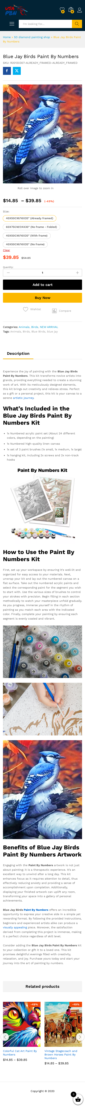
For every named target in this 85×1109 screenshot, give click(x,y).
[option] (21, 1034)
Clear (6, 250)
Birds (34, 327)
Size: (6, 211)
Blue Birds (38, 331)
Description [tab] (18, 353)
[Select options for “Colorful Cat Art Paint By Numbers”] (12, 1044)
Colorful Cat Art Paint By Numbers (20, 1052)
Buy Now (42, 298)
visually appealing (15, 927)
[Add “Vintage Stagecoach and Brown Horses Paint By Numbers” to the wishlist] (71, 1044)
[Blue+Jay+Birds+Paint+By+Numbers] (17, 71)
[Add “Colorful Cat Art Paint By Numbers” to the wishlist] (30, 1044)
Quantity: (8, 267)
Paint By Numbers (36, 909)
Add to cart (43, 285)
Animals (24, 327)
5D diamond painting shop (32, 37)
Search (77, 24)
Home (7, 37)
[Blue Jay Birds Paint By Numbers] (7, 71)
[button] (29, 218)
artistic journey (23, 397)
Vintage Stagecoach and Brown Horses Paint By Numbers (60, 1054)
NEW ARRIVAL (49, 327)
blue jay (52, 331)
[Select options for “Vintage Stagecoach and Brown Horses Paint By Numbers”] (53, 1044)
